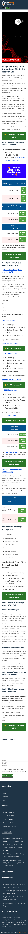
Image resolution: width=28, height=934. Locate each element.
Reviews (5, 796)
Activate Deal (23, 190)
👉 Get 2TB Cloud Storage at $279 (14, 135)
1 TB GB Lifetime (9, 320)
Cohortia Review (8, 819)
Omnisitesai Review (8, 823)
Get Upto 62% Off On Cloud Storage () (14, 256)
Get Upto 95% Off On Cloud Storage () (14, 596)
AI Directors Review (9, 812)
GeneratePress (22, 932)
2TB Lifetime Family (10, 353)
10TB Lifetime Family (10, 390)
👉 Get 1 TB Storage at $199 (14, 348)
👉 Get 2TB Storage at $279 (14, 385)
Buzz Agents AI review (9, 826)
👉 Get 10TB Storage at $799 (14, 421)
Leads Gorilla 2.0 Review (10, 816)
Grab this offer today (11, 452)
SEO (4, 800)
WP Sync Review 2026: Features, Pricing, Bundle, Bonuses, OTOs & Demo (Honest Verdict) (14, 862)
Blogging (5, 793)
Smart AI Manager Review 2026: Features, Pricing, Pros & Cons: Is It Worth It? (13, 847)
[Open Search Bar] (3, 8)
